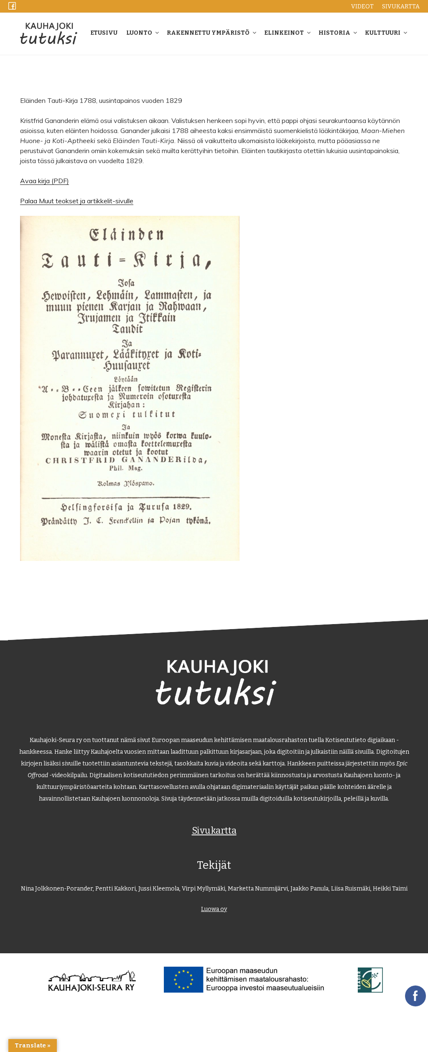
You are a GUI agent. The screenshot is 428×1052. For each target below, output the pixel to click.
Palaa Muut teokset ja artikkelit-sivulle (76, 201)
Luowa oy (214, 909)
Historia (334, 32)
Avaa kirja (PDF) (44, 181)
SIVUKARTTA (401, 6)
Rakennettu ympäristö (208, 32)
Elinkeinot (284, 32)
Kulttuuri (382, 32)
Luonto (139, 32)
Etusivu (103, 32)
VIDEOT (362, 6)
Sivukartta (214, 830)
